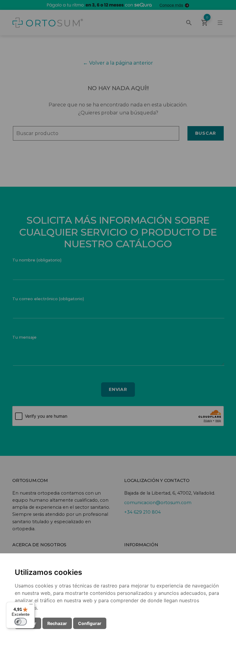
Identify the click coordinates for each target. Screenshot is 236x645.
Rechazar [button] (57, 623)
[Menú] (31, 605)
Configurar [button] (89, 623)
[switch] (20, 621)
